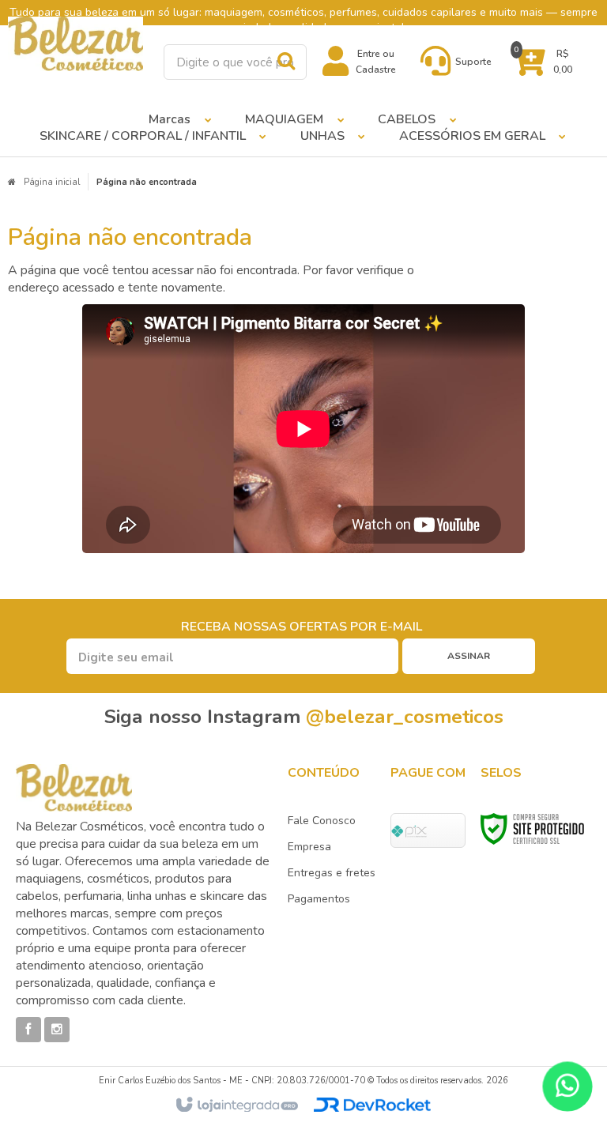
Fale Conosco (322, 820)
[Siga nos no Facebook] (28, 1029)
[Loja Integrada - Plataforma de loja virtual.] (236, 1105)
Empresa (309, 846)
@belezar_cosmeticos (404, 716)
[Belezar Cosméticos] (76, 43)
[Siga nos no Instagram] (57, 1029)
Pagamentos (319, 898)
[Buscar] (286, 60)
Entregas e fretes (331, 872)
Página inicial (52, 182)
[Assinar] (468, 656)
